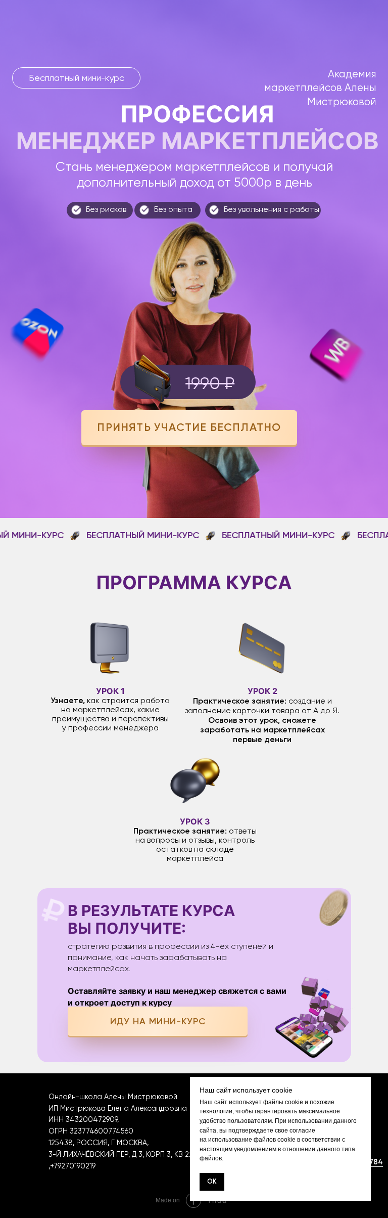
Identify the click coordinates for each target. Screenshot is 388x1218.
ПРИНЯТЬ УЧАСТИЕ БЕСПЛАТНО (189, 427)
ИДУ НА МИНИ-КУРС (158, 1021)
